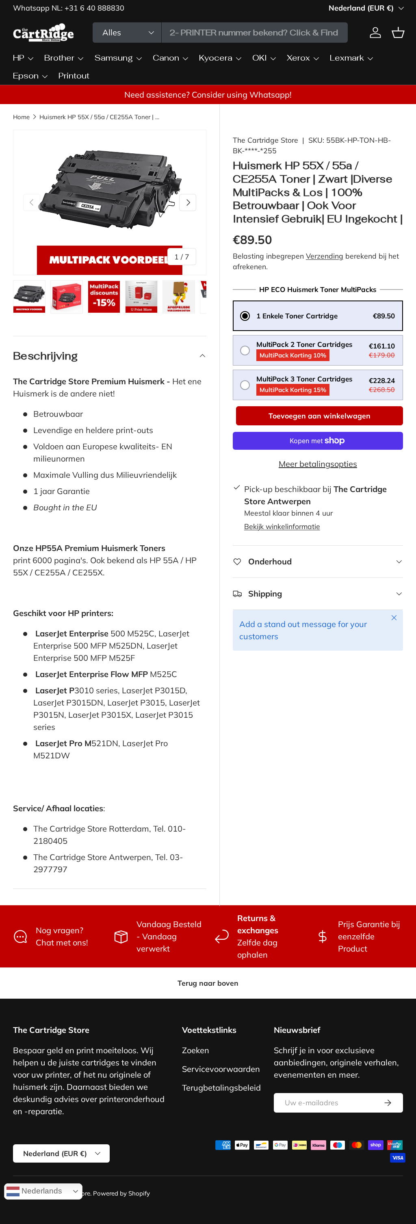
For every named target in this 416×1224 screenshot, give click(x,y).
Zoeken (195, 1050)
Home (21, 117)
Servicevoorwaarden (221, 1069)
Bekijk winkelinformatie (282, 526)
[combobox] (220, 32)
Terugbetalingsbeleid (221, 1087)
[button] (318, 316)
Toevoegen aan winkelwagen (319, 415)
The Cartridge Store (265, 139)
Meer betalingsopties (318, 464)
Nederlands (41, 1191)
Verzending (324, 255)
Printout (73, 75)
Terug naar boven (208, 982)
